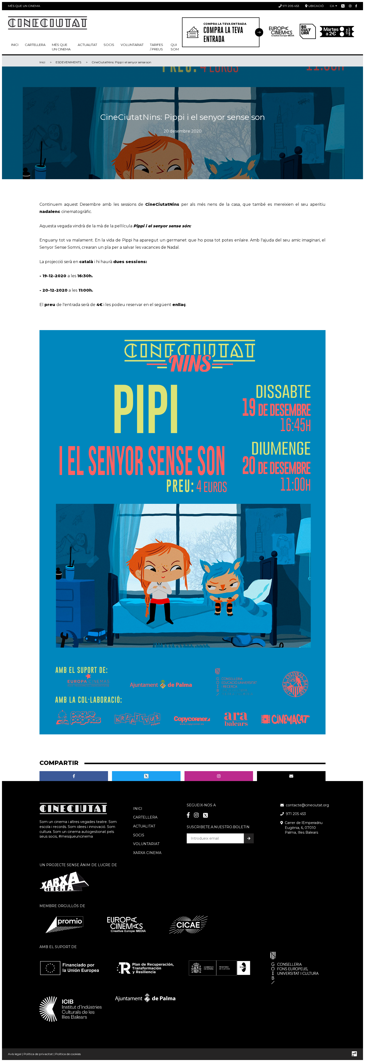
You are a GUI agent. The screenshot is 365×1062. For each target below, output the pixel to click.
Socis (138, 835)
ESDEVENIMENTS (68, 62)
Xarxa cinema (147, 853)
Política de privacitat (38, 1054)
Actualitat (87, 45)
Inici (14, 45)
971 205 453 (291, 6)
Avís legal (14, 1054)
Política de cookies (68, 1054)
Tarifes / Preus (156, 47)
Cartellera (35, 45)
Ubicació (316, 6)
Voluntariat (132, 45)
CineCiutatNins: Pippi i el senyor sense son (121, 62)
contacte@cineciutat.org (307, 805)
